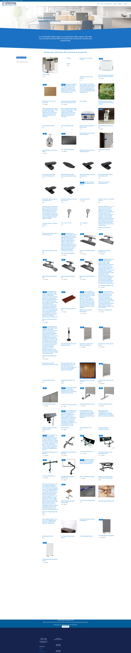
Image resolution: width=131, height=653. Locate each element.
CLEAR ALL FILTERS (21, 57)
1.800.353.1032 (58, 651)
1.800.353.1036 (58, 645)
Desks (40, 649)
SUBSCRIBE (65, 626)
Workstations (42, 651)
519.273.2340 (58, 650)
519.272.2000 (58, 644)
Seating (41, 648)
